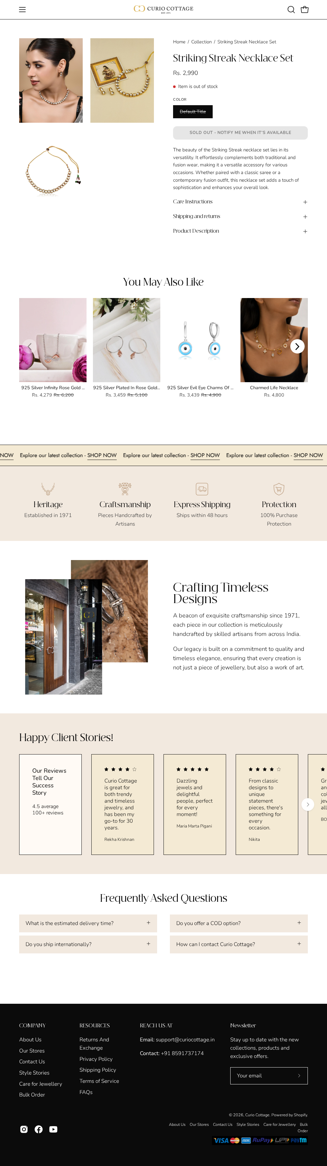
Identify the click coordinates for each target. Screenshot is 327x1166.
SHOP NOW (23, 455)
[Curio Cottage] (163, 9)
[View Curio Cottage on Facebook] (38, 1129)
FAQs (86, 1092)
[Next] (297, 346)
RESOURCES (95, 1025)
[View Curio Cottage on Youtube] (53, 1129)
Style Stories (34, 1072)
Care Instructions (193, 202)
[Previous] (29, 346)
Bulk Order (32, 1094)
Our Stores (32, 1050)
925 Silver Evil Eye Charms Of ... (200, 387)
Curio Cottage (257, 1115)
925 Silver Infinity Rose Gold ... (53, 387)
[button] (290, 9)
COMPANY (32, 1025)
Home (179, 42)
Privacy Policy (96, 1059)
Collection (201, 42)
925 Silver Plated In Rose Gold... (126, 387)
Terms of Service (99, 1081)
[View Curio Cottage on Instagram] (24, 1129)
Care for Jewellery (40, 1083)
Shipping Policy (98, 1070)
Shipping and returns (196, 216)
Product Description (196, 231)
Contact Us (32, 1061)
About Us (30, 1039)
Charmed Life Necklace (274, 387)
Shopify (300, 1115)
